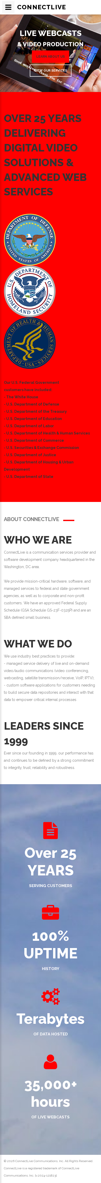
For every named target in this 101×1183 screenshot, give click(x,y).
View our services (50, 70)
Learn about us (50, 56)
